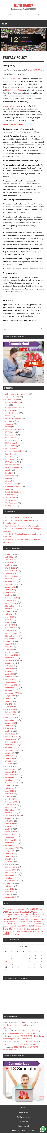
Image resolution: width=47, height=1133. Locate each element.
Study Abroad (10, 500)
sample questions (30, 925)
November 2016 (12, 842)
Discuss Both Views (13, 418)
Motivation (9, 475)
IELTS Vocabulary (12, 459)
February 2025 (11, 598)
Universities (20, 931)
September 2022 (12, 660)
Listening (8, 923)
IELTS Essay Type (12, 429)
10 (6, 961)
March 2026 (10, 568)
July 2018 (9, 788)
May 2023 (9, 647)
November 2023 (12, 636)
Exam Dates (23, 1112)
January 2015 (10, 897)
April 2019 (9, 763)
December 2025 (11, 576)
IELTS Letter (10, 435)
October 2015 (11, 878)
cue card (8, 911)
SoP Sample (10, 497)
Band (29, 909)
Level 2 (8, 473)
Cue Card (9, 410)
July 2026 (9, 557)
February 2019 (11, 769)
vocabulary (38, 931)
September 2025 (12, 584)
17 (6, 964)
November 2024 (12, 606)
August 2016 (10, 851)
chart (40, 909)
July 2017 (9, 821)
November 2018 (12, 777)
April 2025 (9, 595)
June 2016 (9, 856)
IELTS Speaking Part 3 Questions (16, 921)
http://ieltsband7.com (11, 78)
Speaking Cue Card (23, 929)
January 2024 (10, 630)
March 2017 (10, 831)
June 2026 (9, 559)
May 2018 (9, 793)
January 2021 (10, 715)
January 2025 (10, 600)
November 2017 (12, 810)
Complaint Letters (12, 407)
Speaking (9, 928)
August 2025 (10, 587)
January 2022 (10, 682)
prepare (33, 924)
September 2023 (12, 638)
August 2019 (10, 753)
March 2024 (10, 625)
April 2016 (9, 861)
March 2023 (10, 652)
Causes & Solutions (13, 402)
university (26, 931)
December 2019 (11, 742)
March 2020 (10, 734)
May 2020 (9, 728)
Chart (7, 405)
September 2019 (12, 750)
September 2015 (12, 880)
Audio (24, 909)
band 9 (35, 908)
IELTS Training (11, 456)
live (15, 924)
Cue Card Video (11, 413)
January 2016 (10, 870)
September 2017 (12, 815)
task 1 (11, 931)
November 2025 (12, 578)
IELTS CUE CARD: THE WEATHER (18, 517)
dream (22, 912)
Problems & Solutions (14, 486)
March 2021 (10, 709)
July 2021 (9, 698)
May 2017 (9, 826)
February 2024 (11, 627)
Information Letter (12, 464)
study (33, 929)
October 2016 (11, 845)
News (7, 478)
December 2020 (11, 717)
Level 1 (8, 470)
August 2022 (10, 663)
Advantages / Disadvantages (16, 394)
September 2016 (12, 848)
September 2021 (12, 693)
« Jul (5, 972)
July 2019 (9, 755)
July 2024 (9, 614)
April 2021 (9, 706)
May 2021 (9, 704)
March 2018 (10, 799)
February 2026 (11, 570)
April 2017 (9, 829)
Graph (5, 914)
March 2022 (10, 676)
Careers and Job (23, 1126)
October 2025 (11, 581)
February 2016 (11, 867)
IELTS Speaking (11, 448)
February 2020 (11, 736)
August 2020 (10, 723)
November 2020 (12, 720)
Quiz (7, 489)
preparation (26, 924)
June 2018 (9, 791)
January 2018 (10, 804)
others (8, 481)
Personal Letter (11, 484)
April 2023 (9, 649)
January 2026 (10, 573)
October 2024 (11, 608)
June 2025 (9, 592)
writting (16, 934)
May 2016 (9, 859)
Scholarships (10, 494)
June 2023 (9, 644)
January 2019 (10, 772)
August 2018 (10, 785)
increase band (31, 921)
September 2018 (12, 783)
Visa (31, 931)
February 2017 (11, 834)
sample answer (7, 926)
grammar (37, 912)
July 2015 (9, 886)
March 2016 (10, 864)
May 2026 (9, 562)
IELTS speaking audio (13, 451)
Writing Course (11, 505)
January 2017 (10, 837)
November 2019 (12, 744)
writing (7, 933)
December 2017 (11, 807)
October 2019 (11, 747)
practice (19, 924)
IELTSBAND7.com (37, 70)
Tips (14, 931)
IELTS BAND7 (23, 5)
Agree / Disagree (12, 396)
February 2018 (11, 802)
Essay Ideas (9, 421)
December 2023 (11, 633)
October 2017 (11, 812)
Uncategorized (11, 503)
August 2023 (10, 641)
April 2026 (9, 565)
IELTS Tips (9, 454)
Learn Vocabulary (12, 467)
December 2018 (11, 774)
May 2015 (9, 891)
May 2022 (9, 671)
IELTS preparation (12, 443)
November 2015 (12, 875)
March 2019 (10, 766)
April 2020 (9, 731)
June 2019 (9, 758)
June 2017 (9, 823)
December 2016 (11, 840)
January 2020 (10, 739)
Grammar (9, 424)
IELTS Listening (11, 437)
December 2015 (11, 872)
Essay (29, 911)
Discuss (8, 416)
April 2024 (9, 622)
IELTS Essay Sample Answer (24, 917)
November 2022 (12, 657)
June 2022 (9, 668)
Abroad (6, 909)
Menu (4, 24)
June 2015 (9, 889)
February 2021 (11, 712)
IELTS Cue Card (26, 914)
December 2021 (11, 685)
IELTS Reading (11, 445)
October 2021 (11, 690)
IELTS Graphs (10, 432)
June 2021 (9, 701)
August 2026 (10, 554)
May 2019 (9, 761)
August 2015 (10, 883)
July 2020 (9, 725)
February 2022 (11, 679)
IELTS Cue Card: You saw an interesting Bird (22, 526)
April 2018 (9, 796)
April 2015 (9, 894)
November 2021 (12, 687)
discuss (17, 912)
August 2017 (10, 818)
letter (39, 921)
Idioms (8, 426)
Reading (40, 923)
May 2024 (9, 619)
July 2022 (9, 666)
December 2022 (11, 655)
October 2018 (11, 780)
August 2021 (10, 695)
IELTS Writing (10, 462)
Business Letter (11, 399)
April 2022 (9, 674)
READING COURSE (13, 492)
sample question (16, 926)
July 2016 (9, 853)
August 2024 (10, 611)
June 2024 (9, 617)
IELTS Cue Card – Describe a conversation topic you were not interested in (20, 1025)
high (9, 915)
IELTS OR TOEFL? (12, 440)
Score (40, 926)
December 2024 (11, 603)
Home (23, 1107)
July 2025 (9, 589)
